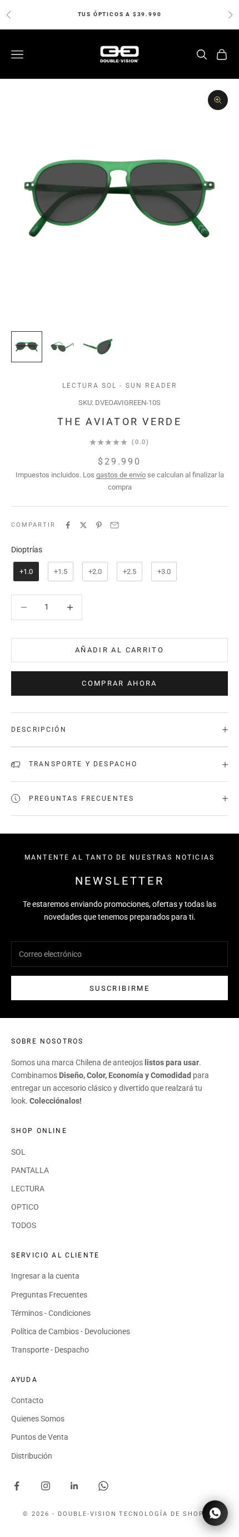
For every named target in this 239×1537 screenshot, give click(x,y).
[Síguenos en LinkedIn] (74, 1485)
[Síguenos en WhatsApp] (103, 1485)
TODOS (23, 1225)
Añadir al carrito (119, 650)
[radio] (25, 571)
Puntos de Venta (39, 1437)
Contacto (27, 1400)
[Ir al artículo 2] (62, 346)
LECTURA (27, 1188)
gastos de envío (121, 475)
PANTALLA (30, 1170)
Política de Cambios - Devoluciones (70, 1331)
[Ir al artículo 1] (26, 346)
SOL (18, 1151)
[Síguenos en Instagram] (45, 1485)
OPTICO (25, 1206)
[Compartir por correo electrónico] (114, 525)
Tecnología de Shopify (167, 1514)
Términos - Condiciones (51, 1313)
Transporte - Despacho (50, 1349)
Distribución (31, 1455)
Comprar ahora (119, 683)
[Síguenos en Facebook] (16, 1485)
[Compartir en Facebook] (67, 525)
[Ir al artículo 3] (97, 346)
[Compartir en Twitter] (83, 525)
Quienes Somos (37, 1418)
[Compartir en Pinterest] (98, 525)
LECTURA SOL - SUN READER (119, 386)
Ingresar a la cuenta (45, 1275)
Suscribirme (119, 988)
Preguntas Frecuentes (49, 1294)
